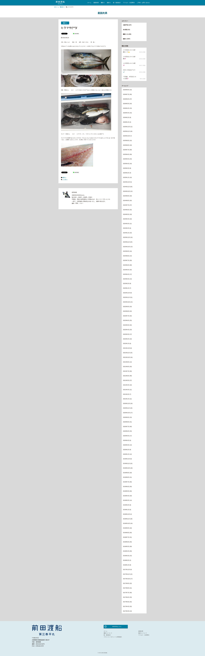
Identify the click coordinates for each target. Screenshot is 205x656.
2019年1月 (126, 509)
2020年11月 (126, 408)
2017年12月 (126, 569)
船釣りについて (142, 633)
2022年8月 (126, 311)
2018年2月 (126, 560)
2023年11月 (126, 242)
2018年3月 (126, 555)
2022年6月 (126, 320)
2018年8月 (126, 532)
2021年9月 (126, 362)
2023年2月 (126, 283)
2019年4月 (126, 495)
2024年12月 (126, 182)
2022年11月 (126, 297)
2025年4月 (126, 163)
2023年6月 (126, 265)
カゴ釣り (65, 179)
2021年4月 (126, 385)
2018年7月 (126, 537)
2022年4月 (126, 329)
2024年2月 (126, 228)
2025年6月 (126, 154)
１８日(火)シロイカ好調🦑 (129, 57)
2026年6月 (126, 99)
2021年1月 (126, 399)
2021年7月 (126, 371)
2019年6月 (126, 486)
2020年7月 (126, 426)
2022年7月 (126, 316)
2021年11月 (126, 352)
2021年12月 (126, 348)
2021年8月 (126, 366)
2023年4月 (126, 274)
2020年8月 (126, 422)
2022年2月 (126, 339)
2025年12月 (126, 126)
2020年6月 (126, 431)
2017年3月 (126, 611)
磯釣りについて (108, 633)
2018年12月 (126, 514)
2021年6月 (126, 375)
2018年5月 (126, 546)
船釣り (109, 2)
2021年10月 (126, 357)
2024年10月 (126, 191)
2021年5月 (126, 380)
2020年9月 (126, 417)
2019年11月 (126, 463)
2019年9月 (126, 472)
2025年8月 (126, 145)
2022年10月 (126, 302)
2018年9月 (126, 528)
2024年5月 (126, 214)
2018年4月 (126, 551)
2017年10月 (126, 578)
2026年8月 (126, 89)
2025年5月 (126, 159)
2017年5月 (126, 601)
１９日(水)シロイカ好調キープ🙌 (129, 51)
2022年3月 (126, 334)
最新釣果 (96, 2)
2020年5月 (126, 435)
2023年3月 (126, 279)
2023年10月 (126, 246)
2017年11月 (126, 574)
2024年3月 (126, 223)
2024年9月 (126, 196)
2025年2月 (126, 172)
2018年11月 (126, 519)
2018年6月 (126, 542)
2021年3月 (126, 389)
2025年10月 (126, 136)
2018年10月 (126, 523)
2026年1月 (126, 122)
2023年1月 (126, 288)
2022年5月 (126, 325)
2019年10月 (126, 468)
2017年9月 (126, 583)
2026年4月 (126, 108)
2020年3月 (126, 445)
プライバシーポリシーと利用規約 (113, 637)
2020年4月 (126, 440)
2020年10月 (126, 412)
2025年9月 (126, 140)
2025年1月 (126, 177)
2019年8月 (126, 477)
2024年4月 (126, 219)
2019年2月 (126, 505)
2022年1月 (126, 343)
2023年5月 (126, 269)
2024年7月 (126, 205)
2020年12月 (126, 403)
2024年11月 (126, 186)
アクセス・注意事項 (129, 2)
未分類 (125, 29)
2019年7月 (126, 482)
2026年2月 (126, 117)
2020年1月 (126, 454)
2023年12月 (126, 237)
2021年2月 (126, 394)
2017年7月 (126, 592)
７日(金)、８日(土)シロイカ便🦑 (129, 77)
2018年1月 (126, 565)
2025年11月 (126, 131)
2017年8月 (126, 588)
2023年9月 (126, 251)
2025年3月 (126, 168)
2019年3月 (126, 500)
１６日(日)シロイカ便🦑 (129, 64)
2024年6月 (126, 209)
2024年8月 (126, 200)
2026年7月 (126, 94)
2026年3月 (126, 112)
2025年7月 (126, 149)
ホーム (89, 2)
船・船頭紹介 (117, 2)
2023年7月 (126, 260)
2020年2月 (126, 449)
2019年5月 (126, 491)
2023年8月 (126, 256)
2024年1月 (126, 232)
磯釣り (103, 2)
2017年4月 (126, 606)
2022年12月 (126, 292)
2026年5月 (126, 103)
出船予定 (125, 25)
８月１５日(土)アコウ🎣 (129, 71)
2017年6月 (126, 597)
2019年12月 (126, 459)
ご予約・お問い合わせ (143, 2)
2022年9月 (126, 306)
